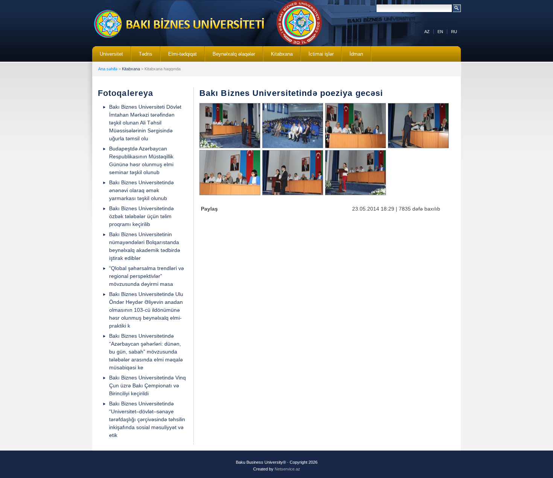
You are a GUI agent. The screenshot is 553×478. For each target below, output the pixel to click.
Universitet (107, 56)
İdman (356, 54)
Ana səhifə (107, 69)
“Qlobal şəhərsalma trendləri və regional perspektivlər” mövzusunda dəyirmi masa (146, 276)
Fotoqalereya (125, 93)
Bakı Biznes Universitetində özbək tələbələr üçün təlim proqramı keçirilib (141, 216)
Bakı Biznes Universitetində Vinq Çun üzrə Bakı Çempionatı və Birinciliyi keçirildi (147, 385)
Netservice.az (287, 469)
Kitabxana (278, 56)
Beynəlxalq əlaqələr (230, 56)
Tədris (141, 56)
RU (454, 31)
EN (440, 31)
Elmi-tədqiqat (179, 56)
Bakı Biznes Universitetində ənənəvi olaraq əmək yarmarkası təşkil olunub (141, 190)
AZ (427, 31)
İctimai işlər (317, 56)
